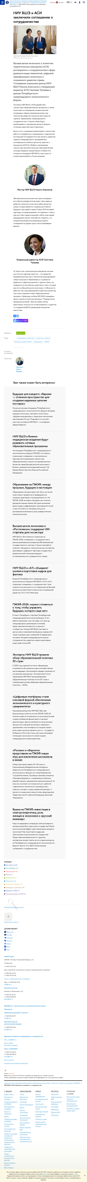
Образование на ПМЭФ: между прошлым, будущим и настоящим (32, 485)
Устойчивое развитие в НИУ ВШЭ (10, 1103)
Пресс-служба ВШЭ (11, 1049)
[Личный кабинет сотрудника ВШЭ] (79, 2)
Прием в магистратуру (24, 1111)
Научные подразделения (40, 1095)
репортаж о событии (43, 338)
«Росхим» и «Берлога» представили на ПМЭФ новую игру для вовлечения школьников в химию (32, 755)
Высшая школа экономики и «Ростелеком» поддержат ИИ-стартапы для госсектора (31, 529)
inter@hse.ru (8, 1029)
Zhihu (8, 947)
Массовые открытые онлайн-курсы (73, 1110)
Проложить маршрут (11, 1045)
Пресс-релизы (9, 1060)
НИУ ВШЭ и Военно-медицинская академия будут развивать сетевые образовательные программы (30, 441)
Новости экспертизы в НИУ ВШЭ (69, 1083)
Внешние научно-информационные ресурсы (41, 1124)
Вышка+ (22, 1107)
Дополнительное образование (25, 1119)
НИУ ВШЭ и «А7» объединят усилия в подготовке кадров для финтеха (32, 571)
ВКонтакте (10, 932)
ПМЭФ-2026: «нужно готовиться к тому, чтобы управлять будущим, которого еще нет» (33, 607)
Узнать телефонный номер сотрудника (17, 979)
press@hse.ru (8, 1056)
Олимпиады (23, 1102)
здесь (44, 1174)
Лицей (22, 1094)
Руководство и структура (8, 1098)
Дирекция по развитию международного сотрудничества (23, 1036)
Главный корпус (9, 956)
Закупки (6, 1116)
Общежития (8, 1009)
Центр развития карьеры (25, 1124)
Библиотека (54, 1094)
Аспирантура (24, 1115)
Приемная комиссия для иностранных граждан (13, 1023)
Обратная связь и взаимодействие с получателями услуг (26, 1139)
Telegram (10, 938)
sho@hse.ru (8, 1018)
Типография (54, 1107)
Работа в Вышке (8, 1168)
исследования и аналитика (25, 338)
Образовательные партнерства (25, 1133)
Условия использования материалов (16, 1063)
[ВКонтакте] (14, 316)
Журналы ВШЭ (55, 1112)
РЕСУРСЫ (54, 1091)
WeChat (9, 941)
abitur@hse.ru (8, 999)
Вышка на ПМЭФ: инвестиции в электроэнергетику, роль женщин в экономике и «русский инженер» (32, 814)
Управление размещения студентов (16, 1013)
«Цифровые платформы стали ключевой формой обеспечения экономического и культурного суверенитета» (32, 701)
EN (71, 2)
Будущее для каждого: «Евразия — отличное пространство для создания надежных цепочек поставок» (32, 398)
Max (8, 950)
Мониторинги (39, 1104)
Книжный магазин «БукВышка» (56, 1103)
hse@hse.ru (8, 984)
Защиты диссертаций (41, 1112)
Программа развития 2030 (22, 342)
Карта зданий (8, 1043)
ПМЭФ (47, 342)
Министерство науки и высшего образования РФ (73, 1099)
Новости (54, 1083)
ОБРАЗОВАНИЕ (25, 1091)
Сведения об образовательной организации (9, 1149)
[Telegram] (17, 316)
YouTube (9, 935)
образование (38, 342)
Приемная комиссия (10, 988)
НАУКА (38, 1091)
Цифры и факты (9, 1094)
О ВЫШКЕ (8, 1091)
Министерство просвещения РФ (72, 1105)
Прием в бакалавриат (26, 1105)
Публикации (54, 1115)
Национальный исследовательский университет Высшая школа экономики (27, 1083)
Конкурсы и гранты (41, 1119)
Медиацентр (55, 1109)
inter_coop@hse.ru (10, 1040)
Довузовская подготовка (24, 1098)
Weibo (9, 944)
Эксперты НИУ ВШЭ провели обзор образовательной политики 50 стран (33, 658)
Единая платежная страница (9, 1164)
